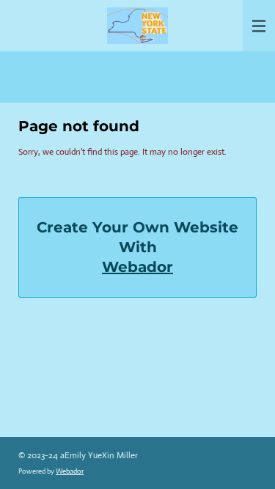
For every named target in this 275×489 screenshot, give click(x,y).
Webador (137, 267)
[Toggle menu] (259, 25)
